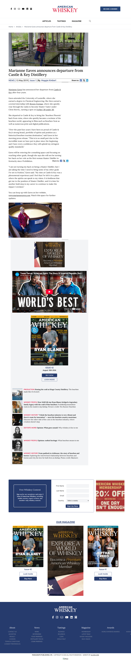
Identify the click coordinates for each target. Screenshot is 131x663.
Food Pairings (36, 636)
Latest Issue (86, 634)
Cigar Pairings (36, 641)
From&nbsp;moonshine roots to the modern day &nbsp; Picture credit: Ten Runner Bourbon (50, 404)
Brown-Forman (36, 104)
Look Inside (49, 380)
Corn (61, 636)
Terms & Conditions (12, 641)
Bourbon (61, 634)
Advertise (12, 634)
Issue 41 (103, 569)
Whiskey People (30, 402)
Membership (86, 632)
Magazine (76, 21)
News (12, 80)
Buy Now (49, 375)
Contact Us (12, 632)
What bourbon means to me (58, 440)
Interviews (37, 634)
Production (29, 389)
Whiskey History (31, 415)
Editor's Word (30, 428)
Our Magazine (65, 522)
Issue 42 (49, 367)
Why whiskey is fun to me (57, 428)
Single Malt (61, 639)
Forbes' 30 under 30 (45, 109)
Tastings (61, 21)
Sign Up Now (72, 506)
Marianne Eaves (15, 89)
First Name (60, 486)
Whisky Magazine (86, 636)
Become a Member (110, 9)
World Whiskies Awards (111, 632)
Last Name (60, 491)
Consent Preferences (12, 644)
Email (62, 496)
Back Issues (86, 639)
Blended (61, 632)
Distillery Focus (36, 639)
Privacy (12, 636)
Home (11, 27)
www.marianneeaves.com (19, 195)
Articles (46, 21)
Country (61, 501)
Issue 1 (33, 80)
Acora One (95, 655)
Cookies (12, 639)
